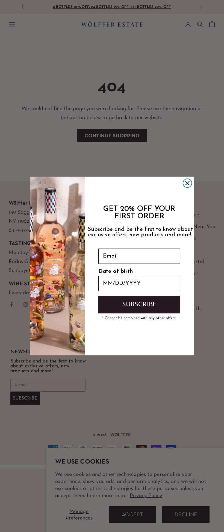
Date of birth (115, 271)
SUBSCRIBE (139, 304)
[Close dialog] (187, 183)
